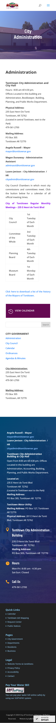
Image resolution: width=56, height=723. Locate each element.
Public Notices (14, 626)
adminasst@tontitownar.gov (20, 165)
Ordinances (12, 353)
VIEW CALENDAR (24, 310)
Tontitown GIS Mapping (18, 618)
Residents (11, 647)
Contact (10, 676)
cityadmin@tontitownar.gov (20, 179)
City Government (15, 639)
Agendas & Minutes (16, 358)
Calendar (10, 348)
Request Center (14, 622)
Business (11, 651)
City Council (12, 343)
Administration (13, 338)
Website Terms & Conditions (20, 664)
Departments (13, 643)
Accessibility (13, 672)
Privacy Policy (13, 668)
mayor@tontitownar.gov (18, 151)
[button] (48, 7)
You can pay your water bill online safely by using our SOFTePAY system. (25, 696)
